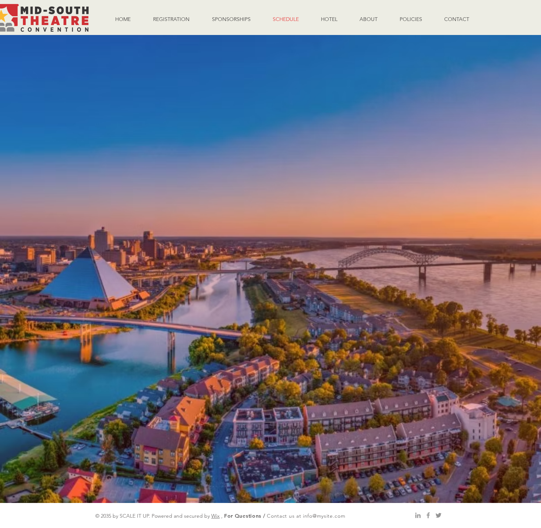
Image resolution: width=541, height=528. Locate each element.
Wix (215, 516)
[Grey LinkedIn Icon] (418, 515)
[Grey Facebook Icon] (428, 515)
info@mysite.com (324, 516)
